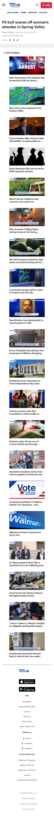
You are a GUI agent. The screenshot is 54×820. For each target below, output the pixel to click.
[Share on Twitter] (14, 40)
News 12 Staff (8, 32)
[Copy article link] (18, 40)
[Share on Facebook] (10, 40)
